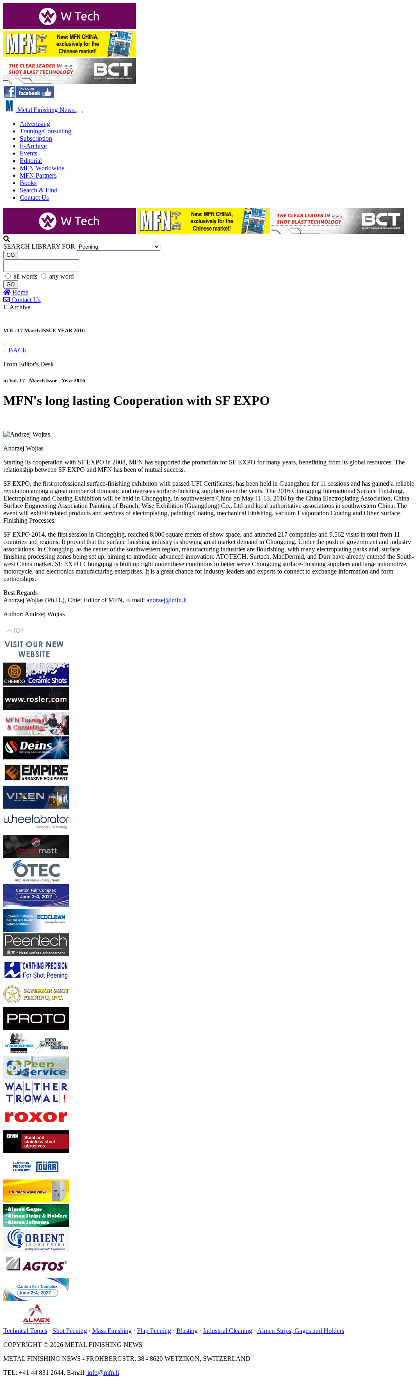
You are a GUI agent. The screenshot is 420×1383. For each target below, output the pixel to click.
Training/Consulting (45, 131)
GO (11, 255)
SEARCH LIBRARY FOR (39, 246)
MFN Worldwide (42, 168)
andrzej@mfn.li (166, 600)
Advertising (35, 123)
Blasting (187, 1330)
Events (28, 153)
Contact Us (34, 197)
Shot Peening (69, 1330)
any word (61, 276)
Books (28, 182)
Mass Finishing (112, 1330)
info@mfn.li (102, 1372)
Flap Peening (154, 1330)
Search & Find (38, 190)
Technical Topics (25, 1330)
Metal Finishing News (46, 109)
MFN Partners (38, 175)
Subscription (36, 138)
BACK (17, 350)
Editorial (31, 160)
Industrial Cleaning (227, 1330)
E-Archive (33, 145)
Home (19, 292)
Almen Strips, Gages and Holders (300, 1330)
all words (26, 276)
